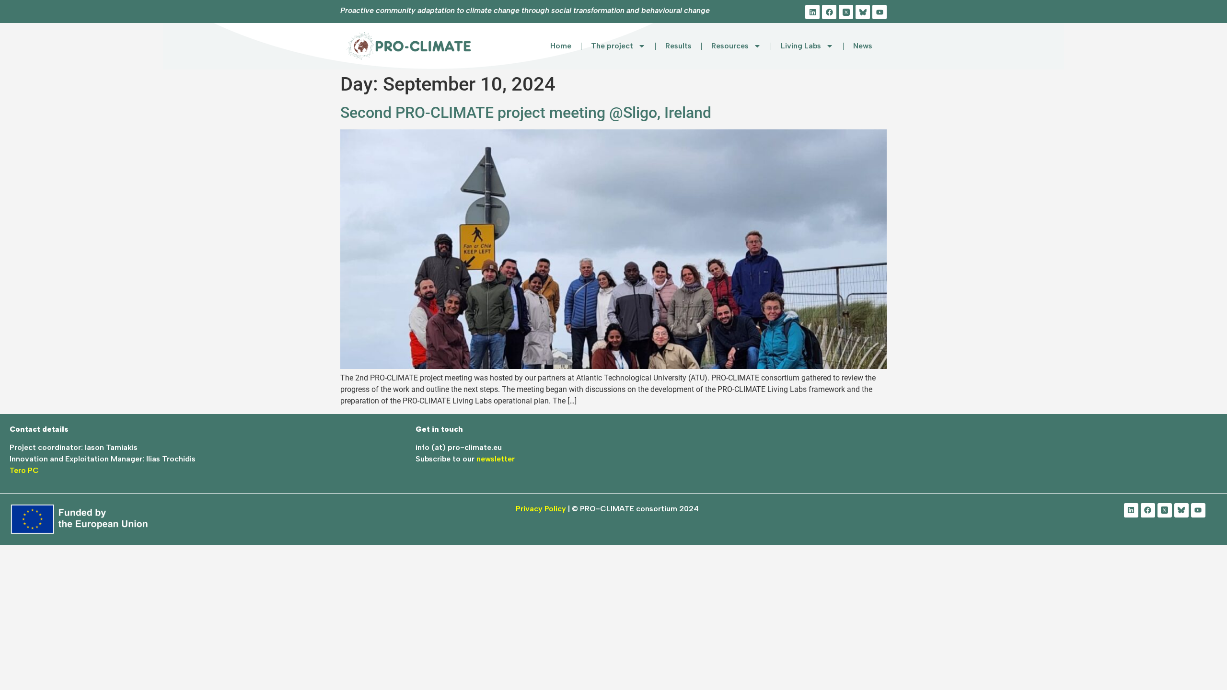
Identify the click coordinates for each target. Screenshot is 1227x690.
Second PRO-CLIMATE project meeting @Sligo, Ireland (525, 113)
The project (612, 45)
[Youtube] (879, 12)
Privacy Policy (541, 508)
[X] (846, 12)
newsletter (495, 458)
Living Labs (801, 45)
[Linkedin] (812, 12)
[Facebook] (829, 12)
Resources (730, 45)
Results (678, 45)
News (862, 45)
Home (560, 45)
